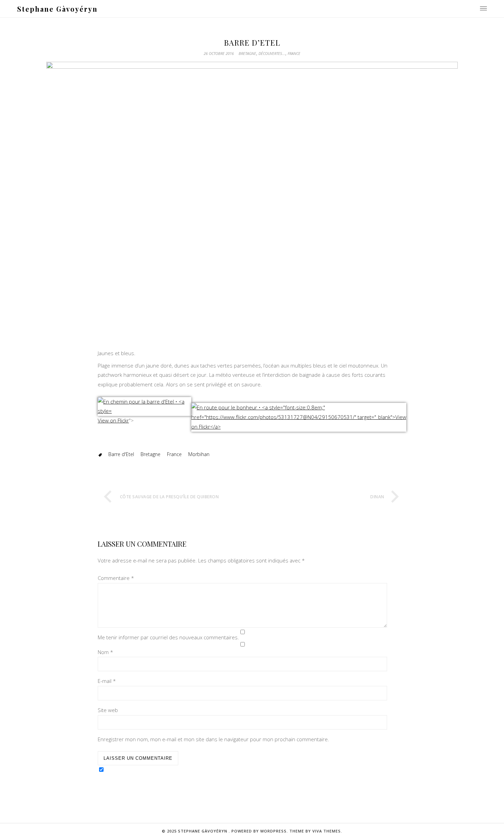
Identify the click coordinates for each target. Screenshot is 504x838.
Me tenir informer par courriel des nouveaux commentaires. (168, 637)
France (294, 53)
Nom (105, 652)
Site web (108, 710)
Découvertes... (272, 53)
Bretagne (247, 53)
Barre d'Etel (121, 454)
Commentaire (116, 577)
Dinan (377, 497)
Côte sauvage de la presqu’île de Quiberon (169, 497)
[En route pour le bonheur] (299, 426)
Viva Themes (326, 831)
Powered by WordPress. (259, 831)
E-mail (107, 680)
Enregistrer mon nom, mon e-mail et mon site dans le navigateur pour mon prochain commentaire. (213, 739)
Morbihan (198, 454)
